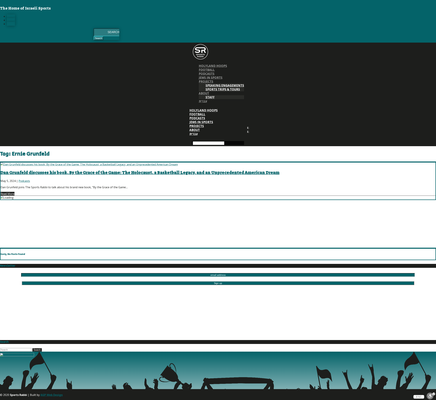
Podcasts (206, 74)
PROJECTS (206, 81)
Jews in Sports (210, 78)
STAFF (210, 97)
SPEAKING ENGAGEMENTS (225, 85)
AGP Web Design (51, 395)
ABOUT (204, 93)
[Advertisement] (102, 224)
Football (207, 70)
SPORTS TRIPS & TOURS (223, 89)
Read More (7, 194)
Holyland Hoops (213, 66)
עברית (203, 101)
